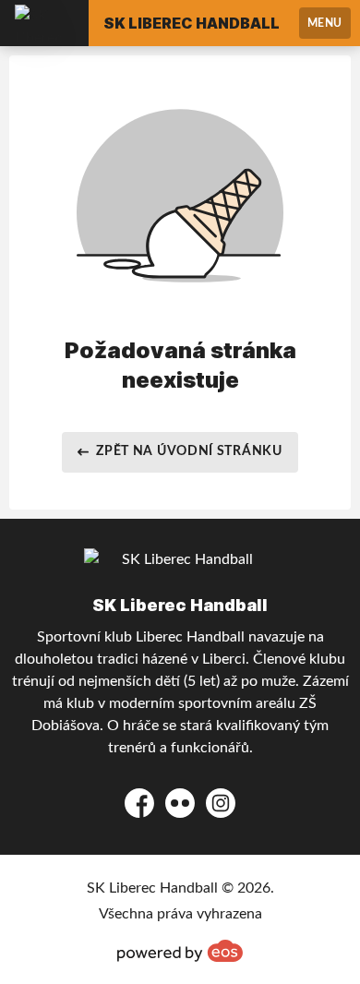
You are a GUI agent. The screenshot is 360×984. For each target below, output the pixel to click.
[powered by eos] (180, 951)
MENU (324, 23)
